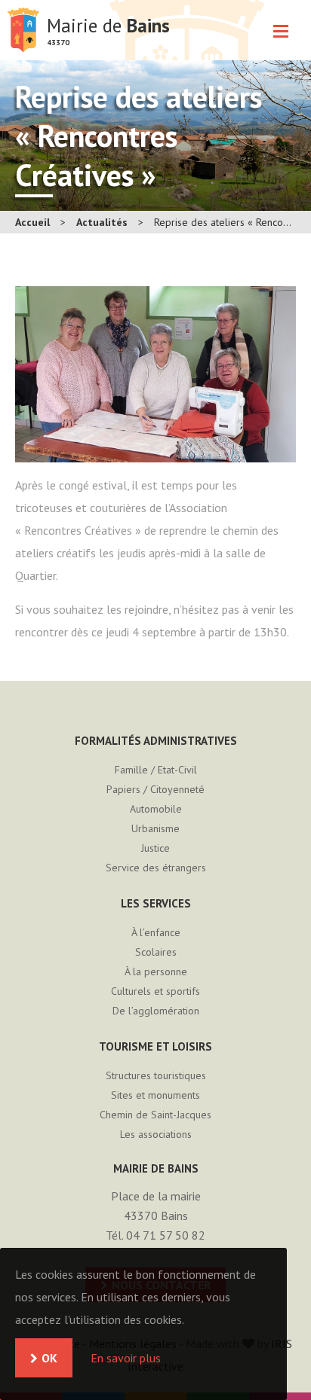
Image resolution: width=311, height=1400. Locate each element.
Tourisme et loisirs (155, 1046)
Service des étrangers (156, 867)
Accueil (32, 222)
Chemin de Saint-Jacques (155, 1114)
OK (49, 1357)
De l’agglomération (155, 1010)
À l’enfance (155, 932)
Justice (155, 848)
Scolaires (156, 952)
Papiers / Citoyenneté (155, 789)
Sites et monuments (155, 1095)
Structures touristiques (156, 1075)
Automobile (156, 809)
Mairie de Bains (23, 30)
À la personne (156, 971)
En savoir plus (126, 1357)
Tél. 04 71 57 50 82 (155, 1235)
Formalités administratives (156, 741)
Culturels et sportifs (155, 991)
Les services (156, 903)
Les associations (156, 1134)
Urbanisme (155, 828)
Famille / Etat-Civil (156, 769)
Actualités (102, 222)
